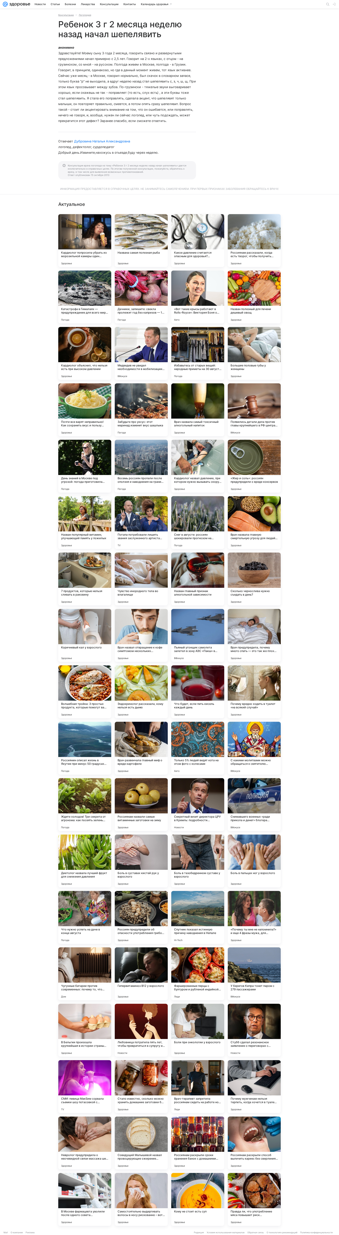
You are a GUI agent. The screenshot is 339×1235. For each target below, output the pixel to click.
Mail (6, 1232)
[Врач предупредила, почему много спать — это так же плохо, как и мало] (254, 635)
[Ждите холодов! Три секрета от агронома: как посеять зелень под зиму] (84, 804)
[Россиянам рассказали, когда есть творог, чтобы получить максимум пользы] (254, 240)
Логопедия (85, 15)
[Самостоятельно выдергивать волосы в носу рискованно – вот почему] (141, 1199)
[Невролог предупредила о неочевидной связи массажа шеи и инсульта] (84, 1143)
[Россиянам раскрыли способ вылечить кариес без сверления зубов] (254, 1143)
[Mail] (5, 4)
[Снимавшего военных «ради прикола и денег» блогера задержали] (254, 804)
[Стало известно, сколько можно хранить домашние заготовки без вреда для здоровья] (141, 1086)
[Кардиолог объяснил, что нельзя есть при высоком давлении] (84, 353)
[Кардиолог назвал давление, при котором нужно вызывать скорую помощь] (197, 466)
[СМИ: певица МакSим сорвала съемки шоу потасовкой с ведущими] (84, 1086)
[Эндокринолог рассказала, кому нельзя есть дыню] (141, 691)
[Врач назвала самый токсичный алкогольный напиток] (197, 409)
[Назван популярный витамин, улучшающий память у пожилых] (84, 522)
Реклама (30, 1232)
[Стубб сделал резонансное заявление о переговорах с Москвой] (254, 1030)
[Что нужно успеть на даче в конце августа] (84, 917)
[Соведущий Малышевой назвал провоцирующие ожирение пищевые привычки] (141, 1143)
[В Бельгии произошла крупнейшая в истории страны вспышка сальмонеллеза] (84, 1030)
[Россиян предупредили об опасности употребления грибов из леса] (141, 917)
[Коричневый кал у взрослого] (84, 635)
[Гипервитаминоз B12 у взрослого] (141, 973)
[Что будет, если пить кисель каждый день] (197, 691)
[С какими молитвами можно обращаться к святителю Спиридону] (254, 748)
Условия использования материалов (226, 1232)
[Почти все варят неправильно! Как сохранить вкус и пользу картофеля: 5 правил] (84, 409)
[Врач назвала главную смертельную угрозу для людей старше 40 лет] (254, 522)
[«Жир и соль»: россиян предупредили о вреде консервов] (254, 466)
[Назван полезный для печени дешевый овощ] (254, 297)
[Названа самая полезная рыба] (141, 240)
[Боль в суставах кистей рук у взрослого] (141, 861)
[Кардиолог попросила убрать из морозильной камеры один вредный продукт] (84, 240)
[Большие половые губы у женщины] (254, 353)
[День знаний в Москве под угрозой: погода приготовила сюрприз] (84, 466)
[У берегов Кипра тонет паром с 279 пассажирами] (254, 973)
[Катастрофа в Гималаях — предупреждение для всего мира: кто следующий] (84, 297)
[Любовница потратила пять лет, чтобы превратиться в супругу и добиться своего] (141, 1030)
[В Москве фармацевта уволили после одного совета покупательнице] (84, 1199)
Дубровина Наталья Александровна (102, 141)
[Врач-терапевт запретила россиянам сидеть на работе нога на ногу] (197, 1086)
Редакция (199, 1232)
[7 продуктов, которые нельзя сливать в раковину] (84, 579)
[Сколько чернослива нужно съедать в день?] (254, 579)
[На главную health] (19, 4)
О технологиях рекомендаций (282, 1232)
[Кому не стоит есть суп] (197, 1199)
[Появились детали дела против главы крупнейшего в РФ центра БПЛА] (254, 409)
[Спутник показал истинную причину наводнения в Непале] (197, 917)
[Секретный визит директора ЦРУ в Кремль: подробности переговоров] (197, 804)
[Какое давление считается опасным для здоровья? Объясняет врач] (197, 240)
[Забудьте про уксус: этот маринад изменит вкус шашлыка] (141, 409)
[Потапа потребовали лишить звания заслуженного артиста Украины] (141, 522)
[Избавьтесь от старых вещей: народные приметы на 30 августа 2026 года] (197, 353)
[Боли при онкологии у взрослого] (197, 1030)
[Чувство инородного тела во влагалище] (141, 579)
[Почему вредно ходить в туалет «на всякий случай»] (254, 691)
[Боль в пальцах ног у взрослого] (254, 861)
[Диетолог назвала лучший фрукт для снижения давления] (84, 861)
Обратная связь (255, 1232)
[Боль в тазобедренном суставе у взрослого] (197, 861)
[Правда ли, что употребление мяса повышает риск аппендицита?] (254, 1199)
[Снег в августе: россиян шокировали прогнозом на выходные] (197, 522)
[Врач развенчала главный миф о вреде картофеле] (141, 748)
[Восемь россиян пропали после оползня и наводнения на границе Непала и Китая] (141, 466)
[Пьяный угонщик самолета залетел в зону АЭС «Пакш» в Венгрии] (197, 635)
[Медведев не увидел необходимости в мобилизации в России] (141, 353)
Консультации (66, 15)
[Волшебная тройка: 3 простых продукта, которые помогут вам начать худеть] (84, 691)
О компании (17, 1232)
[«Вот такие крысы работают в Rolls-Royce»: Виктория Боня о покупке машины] (197, 297)
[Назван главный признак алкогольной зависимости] (197, 579)
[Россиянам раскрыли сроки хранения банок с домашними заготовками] (197, 1143)
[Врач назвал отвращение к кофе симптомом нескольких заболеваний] (141, 635)
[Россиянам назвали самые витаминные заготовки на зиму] (141, 804)
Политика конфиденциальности (316, 1232)
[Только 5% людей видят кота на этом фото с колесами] (197, 748)
